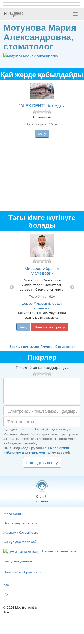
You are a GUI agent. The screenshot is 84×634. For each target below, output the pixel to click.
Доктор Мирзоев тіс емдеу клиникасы (42, 305)
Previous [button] (11, 287)
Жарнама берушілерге (21, 532)
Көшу (42, 133)
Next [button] (72, 287)
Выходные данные (18, 560)
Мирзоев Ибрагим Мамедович (42, 270)
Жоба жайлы (13, 513)
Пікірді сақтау (42, 462)
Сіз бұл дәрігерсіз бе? (20, 541)
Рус (6, 593)
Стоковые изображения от (24, 571)
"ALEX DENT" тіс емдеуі (42, 105)
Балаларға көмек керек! (60, 551)
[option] (42, 287)
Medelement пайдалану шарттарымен (36, 450)
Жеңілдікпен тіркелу (49, 327)
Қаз (6, 584)
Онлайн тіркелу (42, 498)
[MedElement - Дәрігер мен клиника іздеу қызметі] (13, 14)
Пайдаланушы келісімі (21, 523)
